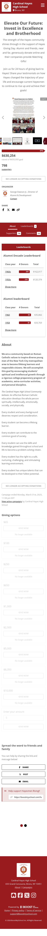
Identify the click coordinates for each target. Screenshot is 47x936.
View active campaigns (12, 501)
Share (25, 767)
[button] (23, 115)
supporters (6, 169)
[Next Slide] (44, 117)
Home (7, 910)
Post (25, 774)
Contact (13, 199)
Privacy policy (18, 910)
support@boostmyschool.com (23, 913)
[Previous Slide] (3, 117)
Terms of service (33, 910)
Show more (10, 286)
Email (25, 781)
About (17, 887)
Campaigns (27, 887)
